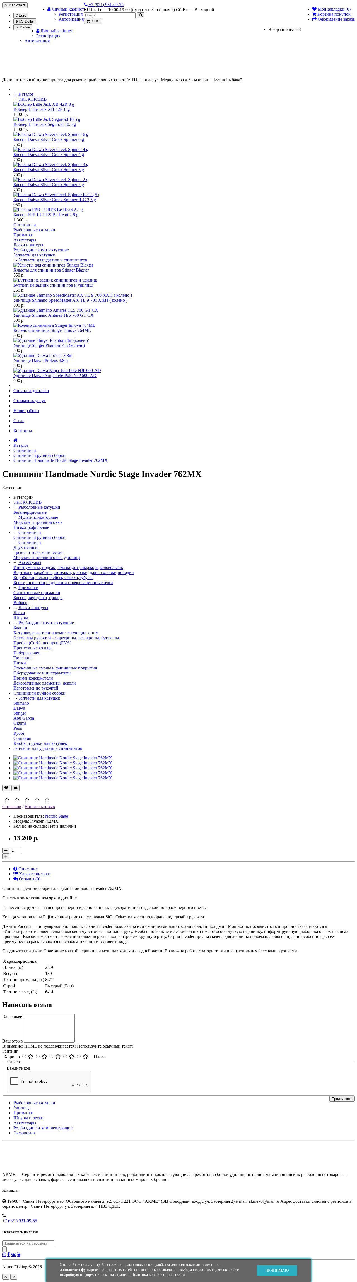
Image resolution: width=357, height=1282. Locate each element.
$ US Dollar (25, 21)
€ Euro (21, 15)
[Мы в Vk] (13, 1254)
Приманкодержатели (33, 678)
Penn (17, 728)
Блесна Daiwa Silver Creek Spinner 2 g (48, 184)
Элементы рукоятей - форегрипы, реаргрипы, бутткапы (66, 637)
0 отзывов (11, 806)
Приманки (23, 234)
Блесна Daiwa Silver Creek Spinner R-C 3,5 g (54, 199)
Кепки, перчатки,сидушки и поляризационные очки (63, 582)
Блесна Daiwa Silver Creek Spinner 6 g (48, 139)
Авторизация (71, 19)
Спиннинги (24, 224)
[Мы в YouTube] (19, 1254)
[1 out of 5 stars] (30, 1057)
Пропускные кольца (32, 647)
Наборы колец (26, 652)
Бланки (20, 627)
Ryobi (18, 733)
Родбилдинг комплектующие (41, 250)
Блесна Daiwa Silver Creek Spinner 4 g (48, 154)
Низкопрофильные (31, 527)
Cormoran (22, 738)
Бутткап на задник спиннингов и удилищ (53, 285)
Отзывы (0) (29, 879)
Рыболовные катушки (34, 229)
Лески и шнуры (28, 245)
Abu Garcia (23, 718)
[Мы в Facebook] (8, 1254)
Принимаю (277, 1270)
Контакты (22, 430)
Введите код (18, 1068)
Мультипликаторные (38, 517)
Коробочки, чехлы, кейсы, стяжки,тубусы (53, 577)
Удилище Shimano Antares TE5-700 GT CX (53, 315)
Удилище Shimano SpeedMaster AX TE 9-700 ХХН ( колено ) (70, 300)
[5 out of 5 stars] (85, 1057)
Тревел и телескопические (38, 552)
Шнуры (20, 617)
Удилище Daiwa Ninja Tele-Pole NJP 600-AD (55, 375)
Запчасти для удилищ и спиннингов (52, 260)
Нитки (19, 663)
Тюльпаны (23, 658)
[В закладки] (6, 788)
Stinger (19, 713)
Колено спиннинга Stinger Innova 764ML (52, 330)
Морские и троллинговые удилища (46, 557)
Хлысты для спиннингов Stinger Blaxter (51, 270)
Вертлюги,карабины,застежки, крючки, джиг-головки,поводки (73, 572)
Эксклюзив (24, 1132)
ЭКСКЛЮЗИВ (32, 99)
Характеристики (34, 874)
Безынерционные (30, 512)
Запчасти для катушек (34, 255)
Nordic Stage (56, 816)
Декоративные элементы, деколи (44, 683)
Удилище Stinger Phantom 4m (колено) (49, 345)
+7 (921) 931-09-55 (19, 1220)
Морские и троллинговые (37, 522)
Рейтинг (10, 1051)
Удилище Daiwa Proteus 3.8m (40, 360)
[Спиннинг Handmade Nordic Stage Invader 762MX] (62, 757)
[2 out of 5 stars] (44, 1057)
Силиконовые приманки (36, 592)
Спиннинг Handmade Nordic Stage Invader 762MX (60, 460)
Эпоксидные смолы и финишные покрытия (55, 668)
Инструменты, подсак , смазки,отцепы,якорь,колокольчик (68, 567)
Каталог (26, 94)
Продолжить (342, 1099)
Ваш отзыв (12, 1041)
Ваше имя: (12, 1016)
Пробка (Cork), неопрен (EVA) (42, 642)
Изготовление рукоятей (35, 688)
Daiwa (19, 708)
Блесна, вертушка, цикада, (38, 597)
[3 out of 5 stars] (58, 1057)
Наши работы (26, 410)
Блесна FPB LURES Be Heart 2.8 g (45, 214)
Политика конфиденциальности (158, 1275)
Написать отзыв (40, 806)
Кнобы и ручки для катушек (40, 743)
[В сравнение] (15, 788)
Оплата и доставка (31, 390)
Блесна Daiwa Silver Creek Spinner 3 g (48, 169)
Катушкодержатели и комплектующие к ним (55, 632)
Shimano (21, 703)
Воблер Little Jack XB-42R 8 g (41, 109)
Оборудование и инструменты (42, 673)
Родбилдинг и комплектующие (43, 1127)
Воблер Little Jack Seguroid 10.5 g (44, 124)
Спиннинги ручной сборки (39, 455)
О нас (18, 420)
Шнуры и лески (28, 1117)
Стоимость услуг (29, 400)
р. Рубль (23, 27)
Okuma (19, 723)
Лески (19, 612)
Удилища (22, 1107)
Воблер (20, 602)
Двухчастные (25, 547)
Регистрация (71, 14)
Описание (27, 868)
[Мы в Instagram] (4, 1254)
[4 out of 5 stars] (71, 1057)
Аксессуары (24, 239)
